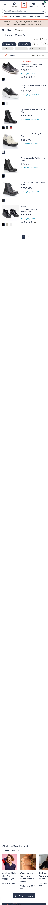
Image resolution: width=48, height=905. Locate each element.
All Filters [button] (13, 55)
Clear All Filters (40, 39)
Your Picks (15, 16)
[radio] (3, 79)
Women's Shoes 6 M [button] (39, 49)
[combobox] (21, 11)
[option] (24, 23)
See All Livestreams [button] (24, 896)
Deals (4, 16)
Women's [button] (8, 49)
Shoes (9, 30)
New (25, 16)
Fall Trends (35, 16)
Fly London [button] (22, 49)
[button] (5, 5)
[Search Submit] (43, 11)
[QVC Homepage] (3, 30)
